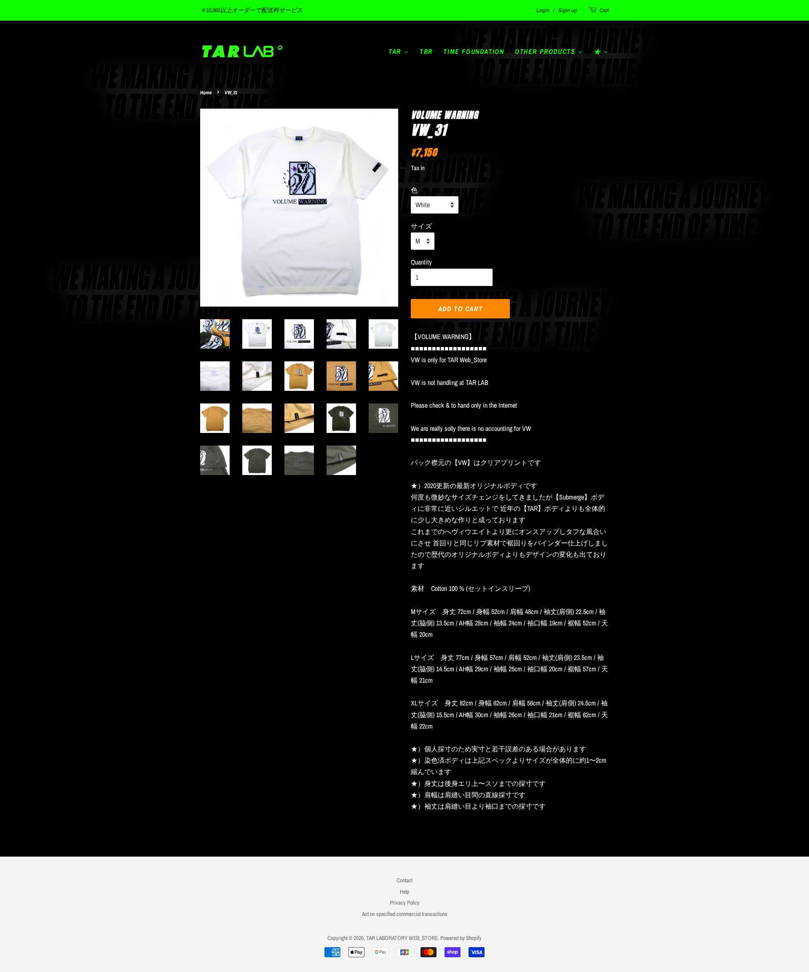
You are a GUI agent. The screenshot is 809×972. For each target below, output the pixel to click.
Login (542, 10)
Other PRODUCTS (546, 51)
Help (404, 891)
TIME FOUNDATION (473, 51)
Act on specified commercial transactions (404, 914)
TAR (395, 51)
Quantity (421, 262)
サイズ (421, 226)
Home (206, 92)
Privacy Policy (405, 902)
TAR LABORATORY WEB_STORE (402, 938)
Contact (404, 880)
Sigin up (567, 10)
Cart (604, 10)
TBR (426, 51)
